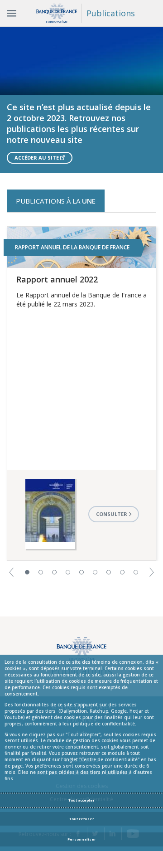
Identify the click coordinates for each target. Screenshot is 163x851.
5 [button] (81, 572)
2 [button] (40, 572)
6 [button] (95, 572)
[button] (11, 571)
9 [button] (136, 572)
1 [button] (27, 572)
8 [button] (122, 572)
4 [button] (68, 572)
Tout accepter (81, 800)
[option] (81, 100)
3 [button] (54, 572)
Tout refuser (81, 819)
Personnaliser (81, 839)
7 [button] (108, 572)
